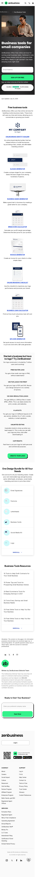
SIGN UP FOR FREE (17, 77)
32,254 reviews (24, 87)
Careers (3, 774)
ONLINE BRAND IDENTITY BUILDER (17, 137)
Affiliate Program (6, 792)
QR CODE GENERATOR (17, 339)
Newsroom (4, 783)
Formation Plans (6, 812)
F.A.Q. (21, 774)
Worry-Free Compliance (8, 818)
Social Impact (5, 777)
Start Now (17, 714)
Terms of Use (23, 783)
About (3, 771)
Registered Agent (6, 815)
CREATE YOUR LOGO (17, 456)
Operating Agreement (8, 821)
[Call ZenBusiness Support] (29, 3)
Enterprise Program (7, 795)
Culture (3, 780)
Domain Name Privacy (8, 844)
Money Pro (4, 829)
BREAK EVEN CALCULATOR (17, 227)
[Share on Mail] (18, 655)
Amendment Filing (6, 835)
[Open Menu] (2, 3)
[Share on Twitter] (10, 655)
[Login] (33, 3)
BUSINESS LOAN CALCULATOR (17, 310)
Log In (15, 743)
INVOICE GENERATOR (17, 255)
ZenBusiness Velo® (7, 826)
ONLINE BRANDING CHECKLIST (17, 282)
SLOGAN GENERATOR (17, 169)
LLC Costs (4, 832)
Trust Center (23, 789)
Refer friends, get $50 (8, 798)
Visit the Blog (5, 786)
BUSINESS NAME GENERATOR (17, 199)
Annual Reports (6, 823)
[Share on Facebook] (14, 655)
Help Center (22, 777)
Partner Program (6, 789)
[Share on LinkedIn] (6, 655)
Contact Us (22, 780)
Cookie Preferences (25, 795)
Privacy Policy (23, 786)
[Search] (25, 3)
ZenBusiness (3, 12)
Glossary (21, 792)
